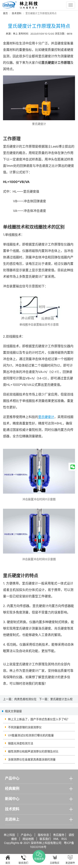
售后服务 (58, 834)
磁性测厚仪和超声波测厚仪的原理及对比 (33, 751)
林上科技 (9, 834)
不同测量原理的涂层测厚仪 (25, 727)
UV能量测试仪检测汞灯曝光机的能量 (31, 735)
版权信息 (43, 834)
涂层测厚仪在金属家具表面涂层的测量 (32, 759)
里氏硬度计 (46, 417)
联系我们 (45, 838)
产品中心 (26, 834)
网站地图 (28, 838)
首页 (5, 13)
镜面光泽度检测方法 (20, 743)
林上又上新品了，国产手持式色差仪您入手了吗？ (39, 719)
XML (56, 838)
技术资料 (16, 13)
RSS (64, 838)
